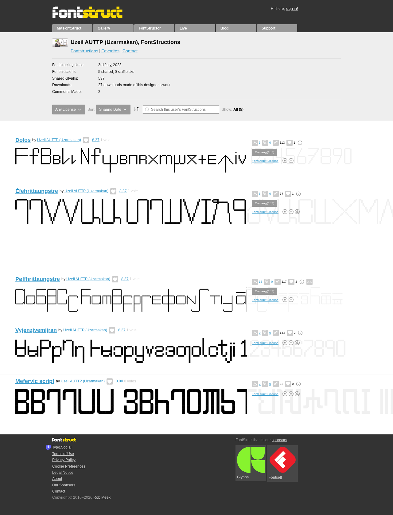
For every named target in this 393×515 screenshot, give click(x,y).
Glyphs (243, 477)
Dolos (23, 140)
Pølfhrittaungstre (37, 279)
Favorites (110, 50)
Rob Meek (102, 497)
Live (183, 28)
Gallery (104, 28)
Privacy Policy (64, 460)
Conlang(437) (264, 152)
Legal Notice (62, 472)
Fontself (275, 477)
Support (268, 28)
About (57, 479)
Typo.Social (62, 447)
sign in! (292, 8)
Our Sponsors (63, 485)
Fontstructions (84, 50)
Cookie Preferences (68, 466)
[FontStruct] (93, 17)
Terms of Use (63, 454)
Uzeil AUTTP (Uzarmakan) (59, 140)
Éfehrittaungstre (36, 191)
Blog (224, 28)
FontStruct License (265, 160)
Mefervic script (34, 381)
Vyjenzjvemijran (36, 330)
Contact (130, 50)
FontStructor (150, 28)
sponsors (279, 440)
